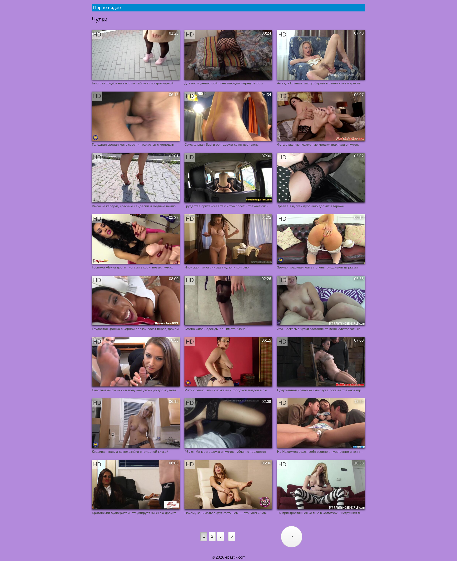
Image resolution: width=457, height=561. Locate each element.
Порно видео (107, 7)
